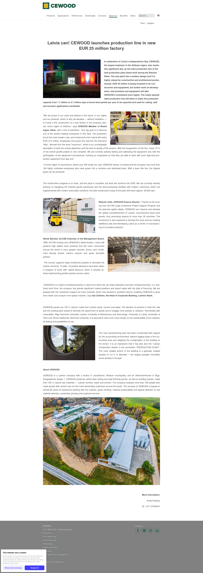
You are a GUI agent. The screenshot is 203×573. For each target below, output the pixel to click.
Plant (142, 23)
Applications (63, 15)
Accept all (35, 568)
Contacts (102, 15)
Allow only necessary (13, 568)
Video (132, 15)
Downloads (90, 15)
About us (113, 15)
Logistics (150, 23)
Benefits (123, 15)
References (77, 15)
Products (51, 15)
